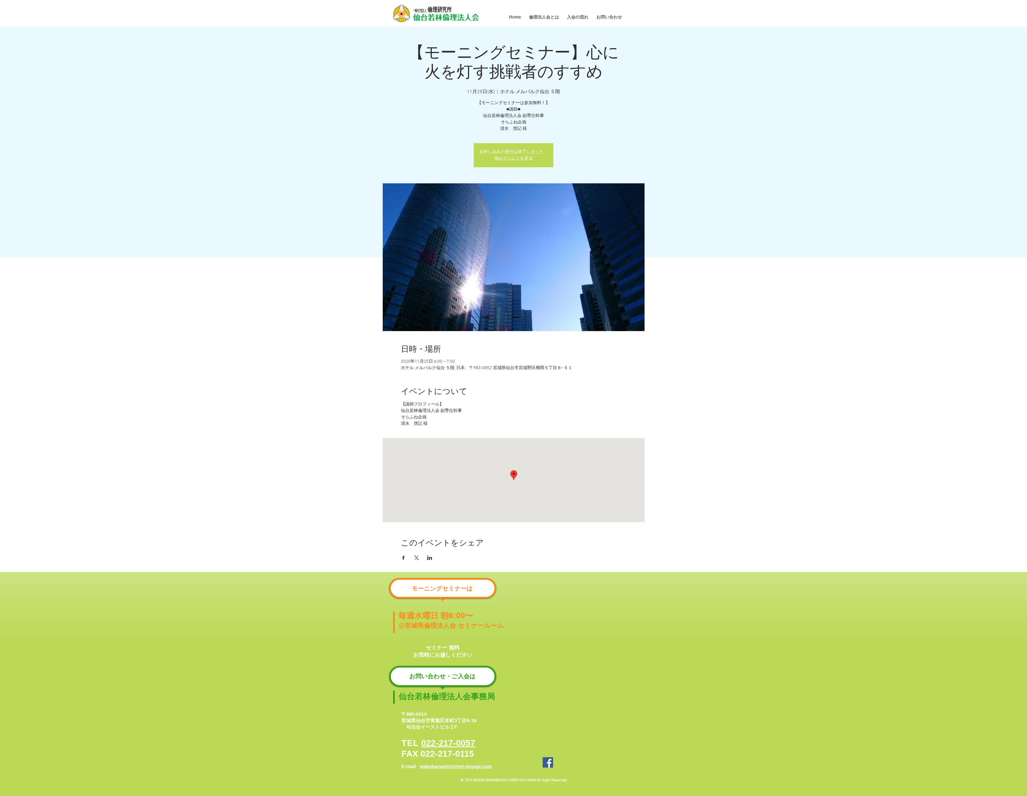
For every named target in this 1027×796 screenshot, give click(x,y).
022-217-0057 (448, 743)
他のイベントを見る (513, 158)
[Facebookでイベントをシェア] (403, 558)
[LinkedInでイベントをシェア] (429, 558)
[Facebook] (548, 762)
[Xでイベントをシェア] (416, 558)
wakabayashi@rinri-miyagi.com (456, 766)
